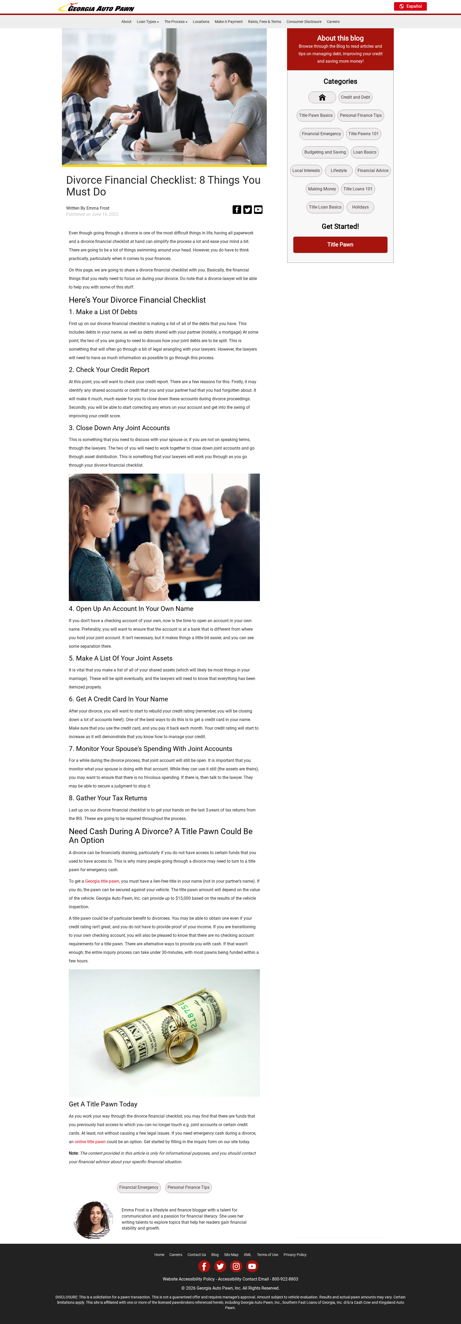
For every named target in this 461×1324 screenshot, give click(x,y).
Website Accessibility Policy (189, 1279)
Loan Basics (364, 152)
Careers (333, 21)
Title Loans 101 (358, 188)
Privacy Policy (295, 1255)
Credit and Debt (355, 97)
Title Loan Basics (325, 207)
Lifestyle (339, 170)
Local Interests (306, 170)
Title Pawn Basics (316, 115)
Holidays (360, 207)
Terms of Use (267, 1255)
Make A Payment (229, 21)
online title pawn (90, 1141)
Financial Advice (372, 170)
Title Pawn (340, 244)
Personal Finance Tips (188, 1187)
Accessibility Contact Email (243, 1279)
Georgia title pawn (102, 881)
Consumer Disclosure (304, 21)
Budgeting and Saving (325, 152)
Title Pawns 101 (363, 133)
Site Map (231, 1255)
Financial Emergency (138, 1187)
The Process (174, 21)
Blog (215, 1255)
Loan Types (147, 21)
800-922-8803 (285, 1279)
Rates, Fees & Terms (264, 21)
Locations (201, 21)
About (126, 21)
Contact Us (197, 1255)
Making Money (322, 188)
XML (248, 1255)
